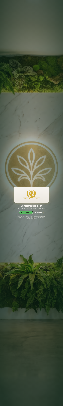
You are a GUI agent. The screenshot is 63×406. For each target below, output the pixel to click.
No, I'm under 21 (38, 212)
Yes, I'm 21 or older (26, 212)
